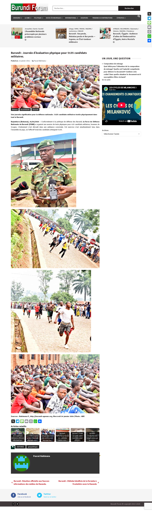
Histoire (71, 31)
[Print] (149, 31)
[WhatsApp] (149, 36)
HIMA (32, 29)
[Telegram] (149, 18)
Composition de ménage (113, 64)
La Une (27, 18)
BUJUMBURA (80, 29)
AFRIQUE (71, 29)
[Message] (149, 23)
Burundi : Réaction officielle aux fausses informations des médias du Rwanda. (31, 482)
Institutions (28, 31)
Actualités (115, 29)
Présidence (85, 31)
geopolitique (32, 447)
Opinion (123, 29)
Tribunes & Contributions (102, 18)
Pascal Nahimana (40, 61)
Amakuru (16, 18)
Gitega (26, 29)
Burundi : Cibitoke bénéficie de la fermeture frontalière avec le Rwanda (78, 482)
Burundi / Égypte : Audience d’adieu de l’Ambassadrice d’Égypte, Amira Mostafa (80, 36)
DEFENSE (20, 447)
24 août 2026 (119, 37)
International (70, 18)
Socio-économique (53, 18)
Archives (105, 130)
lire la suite (106, 80)
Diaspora (84, 18)
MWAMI (36, 31)
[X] (149, 14)
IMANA (37, 29)
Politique (38, 18)
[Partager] (149, 40)
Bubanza (15, 109)
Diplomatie (89, 29)
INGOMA (44, 29)
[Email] (149, 27)
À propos (120, 18)
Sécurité (35, 109)
